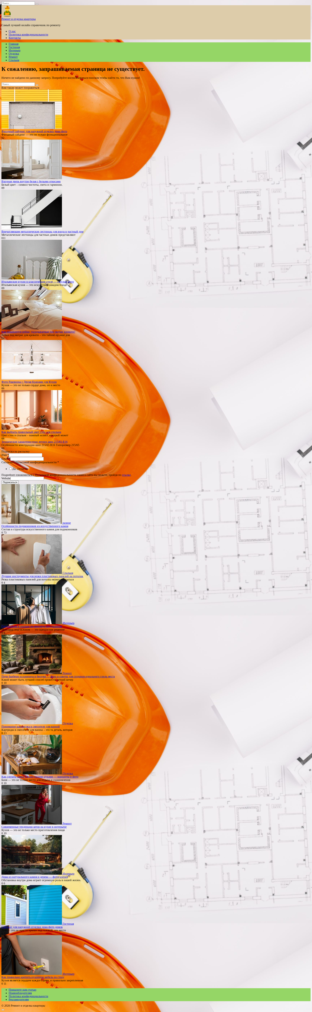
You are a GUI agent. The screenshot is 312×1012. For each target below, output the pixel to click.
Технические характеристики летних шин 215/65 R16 (34, 441)
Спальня (14, 60)
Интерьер (14, 50)
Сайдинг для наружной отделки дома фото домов (32, 927)
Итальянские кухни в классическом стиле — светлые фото (37, 281)
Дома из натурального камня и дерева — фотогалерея (34, 876)
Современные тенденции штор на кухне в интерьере (34, 826)
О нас (12, 31)
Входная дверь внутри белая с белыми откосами (31, 181)
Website (5, 478)
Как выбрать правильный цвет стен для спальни (31, 432)
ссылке (126, 474)
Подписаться (10, 482)
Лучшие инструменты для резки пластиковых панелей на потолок (42, 576)
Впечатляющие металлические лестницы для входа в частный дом (42, 231)
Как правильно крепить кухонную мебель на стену (32, 977)
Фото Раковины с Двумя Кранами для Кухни (29, 381)
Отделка (14, 53)
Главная (13, 43)
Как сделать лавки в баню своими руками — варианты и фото (39, 776)
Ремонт (13, 56)
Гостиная (14, 47)
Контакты (15, 37)
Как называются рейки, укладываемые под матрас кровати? (38, 331)
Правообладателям (20, 993)
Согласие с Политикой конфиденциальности (30, 462)
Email (5, 458)
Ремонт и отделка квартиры (18, 19)
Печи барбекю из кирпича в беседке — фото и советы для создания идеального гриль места (58, 676)
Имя (5, 454)
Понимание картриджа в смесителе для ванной (30, 726)
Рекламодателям (19, 999)
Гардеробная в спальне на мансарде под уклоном (31, 626)
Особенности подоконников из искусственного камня (34, 526)
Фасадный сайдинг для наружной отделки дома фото (34, 131)
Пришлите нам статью (22, 989)
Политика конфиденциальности (28, 34)
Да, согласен (20, 468)
